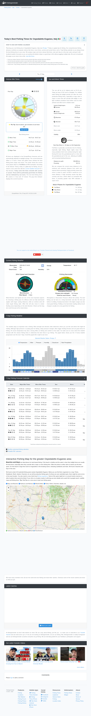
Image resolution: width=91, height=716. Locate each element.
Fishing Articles (22, 703)
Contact (78, 693)
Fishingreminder (12, 3)
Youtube (44, 699)
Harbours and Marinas (26, 483)
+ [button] (8, 488)
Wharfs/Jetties (39, 483)
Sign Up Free (24, 129)
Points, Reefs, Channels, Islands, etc (55, 483)
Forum (60, 3)
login (11, 677)
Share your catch (46, 625)
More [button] (66, 3)
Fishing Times (37, 3)
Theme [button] (81, 3)
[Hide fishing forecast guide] (84, 45)
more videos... (81, 667)
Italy (13, 7)
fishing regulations (43, 476)
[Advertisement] (45, 21)
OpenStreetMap (75, 529)
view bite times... (30, 56)
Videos (53, 3)
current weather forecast (32, 168)
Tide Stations (21, 697)
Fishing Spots (7, 7)
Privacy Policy (80, 701)
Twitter (44, 701)
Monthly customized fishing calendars (18, 449)
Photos (46, 3)
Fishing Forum (22, 699)
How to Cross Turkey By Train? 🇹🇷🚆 (70, 661)
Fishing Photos (22, 701)
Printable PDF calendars (14, 451)
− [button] (8, 490)
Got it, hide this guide (78, 67)
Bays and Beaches (13, 483)
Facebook (45, 694)
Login (74, 3)
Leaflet (69, 529)
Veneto (17, 7)
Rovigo (45, 48)
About (77, 695)
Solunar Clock (56, 697)
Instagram (45, 696)
